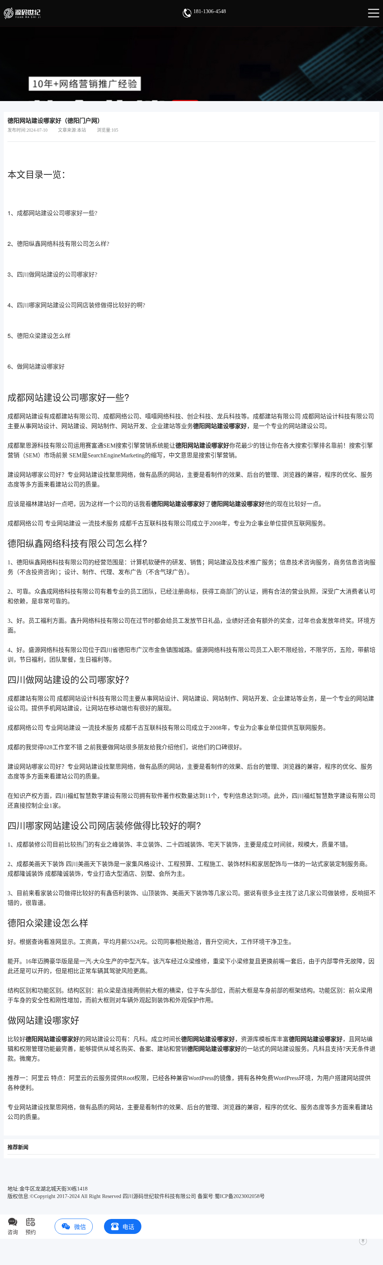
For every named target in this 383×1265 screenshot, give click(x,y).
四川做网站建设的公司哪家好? (57, 274)
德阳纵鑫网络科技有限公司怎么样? (63, 244)
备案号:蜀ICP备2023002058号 (231, 1196)
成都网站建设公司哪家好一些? (57, 213)
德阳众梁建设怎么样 (44, 336)
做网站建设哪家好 (41, 366)
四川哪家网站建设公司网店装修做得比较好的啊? (81, 305)
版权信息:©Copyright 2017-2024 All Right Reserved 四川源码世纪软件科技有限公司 (101, 1196)
